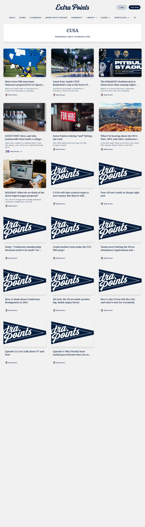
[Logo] (72, 7)
